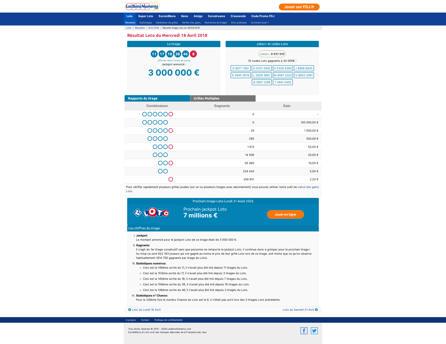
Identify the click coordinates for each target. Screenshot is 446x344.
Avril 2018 (153, 28)
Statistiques (145, 22)
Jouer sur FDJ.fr (299, 7)
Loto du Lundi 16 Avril (146, 309)
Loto (129, 16)
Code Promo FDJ (262, 16)
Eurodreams (216, 16)
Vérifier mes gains (191, 22)
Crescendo (238, 16)
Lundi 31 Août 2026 (238, 201)
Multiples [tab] (206, 98)
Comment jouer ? (260, 22)
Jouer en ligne (285, 214)
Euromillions (167, 16)
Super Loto (145, 16)
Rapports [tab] (142, 98)
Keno (184, 16)
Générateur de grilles (167, 22)
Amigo (198, 16)
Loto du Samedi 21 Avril (298, 309)
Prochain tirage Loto (208, 201)
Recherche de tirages (216, 22)
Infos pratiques (239, 22)
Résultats (130, 22)
